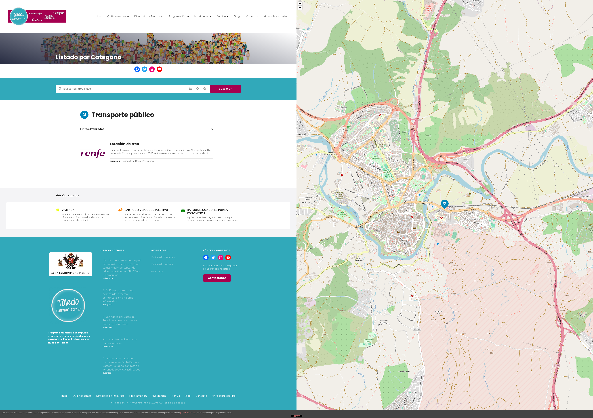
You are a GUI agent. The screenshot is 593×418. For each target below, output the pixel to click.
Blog (237, 16)
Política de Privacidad (163, 257)
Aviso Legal (157, 271)
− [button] (300, 7)
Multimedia (201, 16)
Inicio (98, 16)
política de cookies (188, 413)
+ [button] (300, 3)
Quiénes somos (116, 16)
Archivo (221, 16)
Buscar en (225, 88)
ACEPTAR (296, 416)
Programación (177, 16)
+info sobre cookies (275, 16)
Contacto (252, 16)
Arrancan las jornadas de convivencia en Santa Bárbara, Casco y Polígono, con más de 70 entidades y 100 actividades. (121, 364)
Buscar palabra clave (60, 89)
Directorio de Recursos (148, 16)
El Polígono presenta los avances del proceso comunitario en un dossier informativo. (119, 296)
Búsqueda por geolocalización (205, 89)
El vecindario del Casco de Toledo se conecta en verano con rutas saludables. (120, 320)
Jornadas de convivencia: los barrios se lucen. (120, 341)
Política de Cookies (162, 264)
